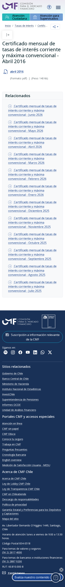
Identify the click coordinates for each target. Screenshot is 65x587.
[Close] (61, 570)
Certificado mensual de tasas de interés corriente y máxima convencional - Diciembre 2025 (32, 206)
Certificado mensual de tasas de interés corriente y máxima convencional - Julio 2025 (32, 286)
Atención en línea (12, 423)
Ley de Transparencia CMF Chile (21, 489)
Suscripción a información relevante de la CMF (35, 337)
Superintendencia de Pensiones (20, 399)
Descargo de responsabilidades (20, 499)
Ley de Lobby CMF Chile (16, 483)
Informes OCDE (11, 404)
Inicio (8, 25)
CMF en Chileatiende (14, 494)
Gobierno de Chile (12, 373)
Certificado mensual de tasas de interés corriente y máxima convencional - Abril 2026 (32, 142)
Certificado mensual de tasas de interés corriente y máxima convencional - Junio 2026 (32, 110)
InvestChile (8, 394)
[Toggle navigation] (58, 7)
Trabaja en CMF (11, 444)
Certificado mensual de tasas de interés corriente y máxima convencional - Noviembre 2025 (32, 222)
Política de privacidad (14, 504)
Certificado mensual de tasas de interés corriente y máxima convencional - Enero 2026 (32, 190)
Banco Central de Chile (15, 378)
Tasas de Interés (24, 25)
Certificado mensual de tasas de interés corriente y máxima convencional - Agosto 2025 (32, 270)
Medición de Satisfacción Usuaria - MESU (26, 465)
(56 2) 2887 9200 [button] (12, 561)
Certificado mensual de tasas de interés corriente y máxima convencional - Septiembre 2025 (32, 254)
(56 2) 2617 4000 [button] (12, 552)
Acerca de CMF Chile (14, 478)
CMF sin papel (10, 428)
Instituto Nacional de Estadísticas (21, 389)
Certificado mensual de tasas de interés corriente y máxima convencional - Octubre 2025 (32, 238)
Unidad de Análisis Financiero (19, 410)
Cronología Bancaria (14, 454)
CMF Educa (8, 434)
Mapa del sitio (10, 518)
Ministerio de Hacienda (15, 384)
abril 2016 (16, 72)
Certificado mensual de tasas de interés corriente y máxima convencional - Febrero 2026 (32, 174)
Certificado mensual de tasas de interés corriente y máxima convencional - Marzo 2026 (32, 158)
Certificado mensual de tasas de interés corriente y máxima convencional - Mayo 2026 (32, 126)
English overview (11, 460)
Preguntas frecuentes (14, 449)
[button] (8, 35)
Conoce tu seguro (12, 439)
